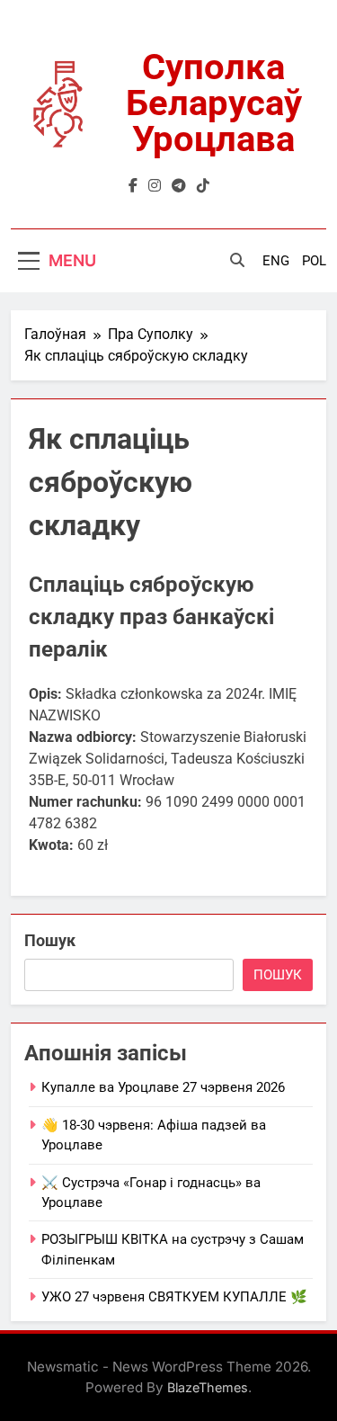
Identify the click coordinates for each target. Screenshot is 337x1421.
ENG (275, 261)
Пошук (49, 940)
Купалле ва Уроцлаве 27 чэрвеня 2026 (163, 1087)
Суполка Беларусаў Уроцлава (214, 103)
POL (314, 261)
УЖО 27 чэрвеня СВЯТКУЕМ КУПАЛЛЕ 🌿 (174, 1297)
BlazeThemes (207, 1387)
